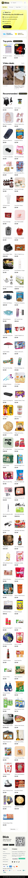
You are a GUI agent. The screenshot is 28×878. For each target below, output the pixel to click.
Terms (4, 851)
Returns (4, 857)
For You (5, 7)
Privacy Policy (5, 859)
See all (22, 63)
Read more (6, 26)
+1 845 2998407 (21, 853)
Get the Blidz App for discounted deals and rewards (14, 876)
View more (12, 829)
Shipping (4, 855)
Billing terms (5, 861)
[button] (8, 51)
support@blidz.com (22, 851)
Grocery (11, 7)
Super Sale (18, 7)
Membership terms (6, 853)
